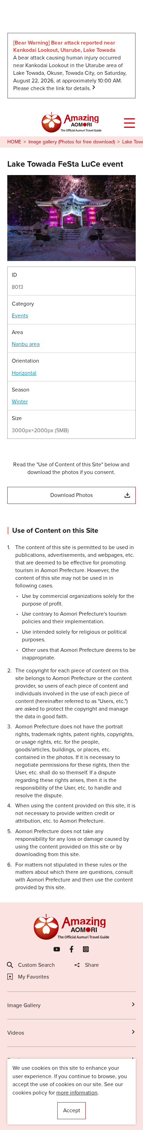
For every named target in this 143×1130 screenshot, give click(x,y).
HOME (14, 142)
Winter (20, 401)
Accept (71, 1110)
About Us (18, 1102)
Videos (15, 1033)
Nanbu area (26, 344)
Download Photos (71, 495)
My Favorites (33, 977)
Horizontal (24, 373)
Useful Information (29, 1115)
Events (20, 315)
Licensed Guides (27, 1089)
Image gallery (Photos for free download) (71, 142)
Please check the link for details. (52, 88)
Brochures (19, 1060)
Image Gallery (24, 1005)
